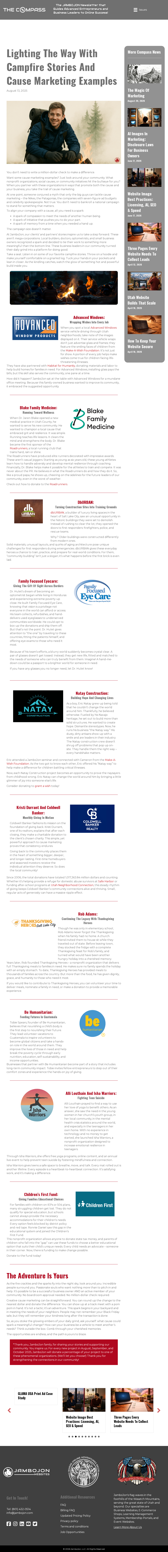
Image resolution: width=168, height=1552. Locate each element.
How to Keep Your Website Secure (142, 343)
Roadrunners (58, 484)
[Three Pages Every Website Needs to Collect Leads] (144, 231)
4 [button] (79, 1436)
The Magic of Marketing (138, 93)
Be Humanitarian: (38, 1012)
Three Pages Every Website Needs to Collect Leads (142, 253)
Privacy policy (69, 1521)
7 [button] (89, 1436)
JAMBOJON (71, 5)
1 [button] (69, 1436)
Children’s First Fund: (41, 1194)
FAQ (63, 1504)
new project (69, 1348)
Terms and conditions (74, 1526)
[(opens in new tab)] (35, 327)
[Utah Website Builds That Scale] (144, 280)
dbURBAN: (86, 502)
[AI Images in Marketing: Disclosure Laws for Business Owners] (144, 117)
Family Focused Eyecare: (38, 581)
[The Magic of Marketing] (144, 73)
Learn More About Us (128, 1527)
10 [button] (99, 1436)
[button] (9, 1410)
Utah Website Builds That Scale (142, 300)
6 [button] (85, 1436)
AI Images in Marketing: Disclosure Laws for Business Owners (141, 144)
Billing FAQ (67, 1510)
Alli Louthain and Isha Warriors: (91, 1093)
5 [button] (82, 1436)
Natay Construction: (92, 693)
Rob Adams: (87, 914)
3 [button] (76, 1436)
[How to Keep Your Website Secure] (144, 324)
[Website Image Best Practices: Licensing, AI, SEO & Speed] (144, 177)
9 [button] (95, 1436)
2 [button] (72, 1436)
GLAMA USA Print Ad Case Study (35, 1395)
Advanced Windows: (89, 317)
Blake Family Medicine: (38, 407)
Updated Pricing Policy (75, 1515)
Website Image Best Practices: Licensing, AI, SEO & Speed (142, 202)
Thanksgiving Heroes (99, 921)
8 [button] (92, 1436)
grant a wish (43, 786)
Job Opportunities (72, 1532)
